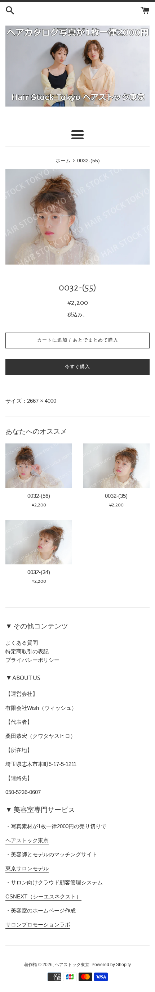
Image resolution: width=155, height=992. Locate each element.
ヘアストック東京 (27, 840)
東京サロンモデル (27, 868)
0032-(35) (116, 496)
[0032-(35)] (116, 465)
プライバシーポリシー (32, 660)
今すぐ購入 (77, 366)
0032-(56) (38, 496)
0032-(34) (38, 572)
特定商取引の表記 (27, 651)
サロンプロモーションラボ (37, 924)
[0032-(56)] (38, 465)
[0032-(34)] (38, 542)
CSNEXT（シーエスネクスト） (43, 896)
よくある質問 (21, 643)
